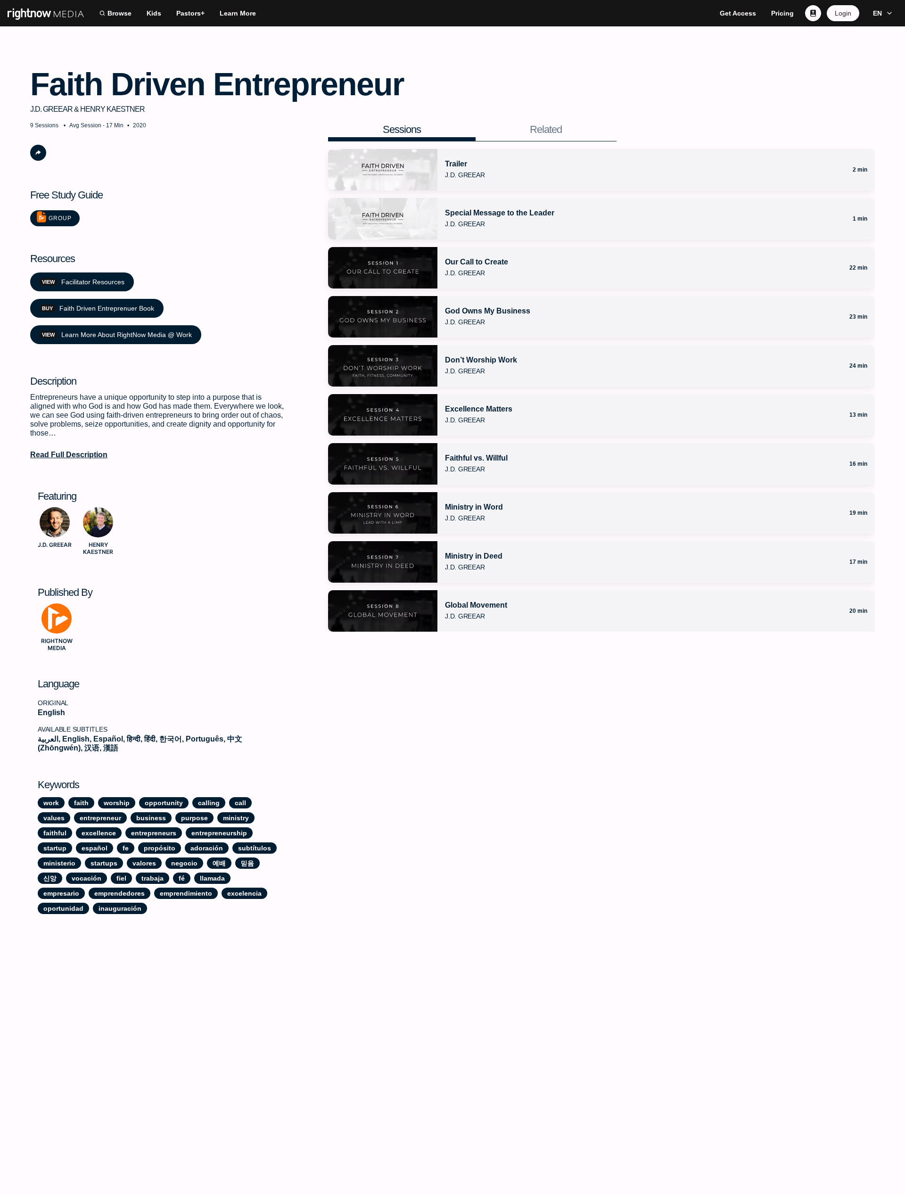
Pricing (782, 13)
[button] (881, 13)
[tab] (402, 129)
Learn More (238, 13)
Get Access (738, 13)
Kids (154, 13)
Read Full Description (68, 455)
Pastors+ (190, 13)
